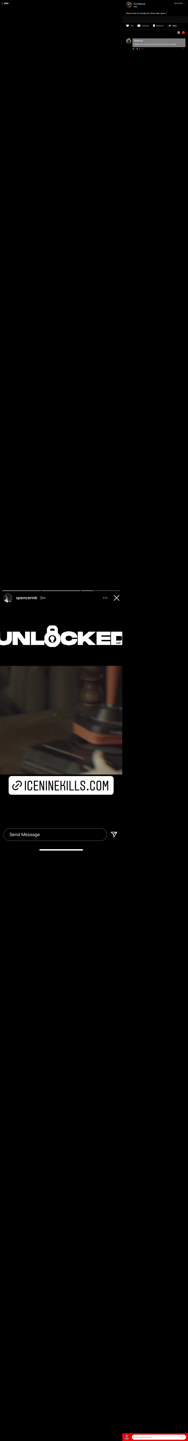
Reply (142, 49)
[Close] (5, 3)
